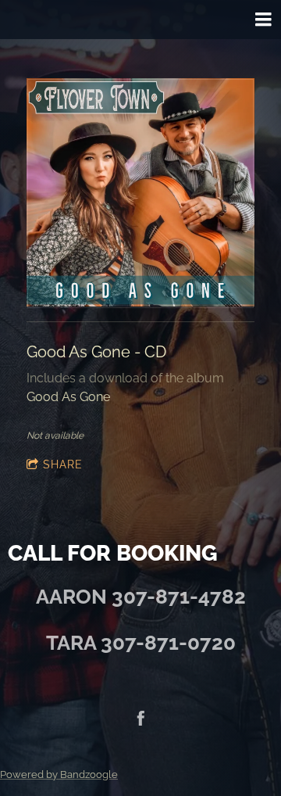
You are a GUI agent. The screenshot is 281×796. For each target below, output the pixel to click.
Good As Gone (68, 396)
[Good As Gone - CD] (140, 193)
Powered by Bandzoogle (59, 774)
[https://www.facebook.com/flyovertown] (140, 719)
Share (63, 464)
